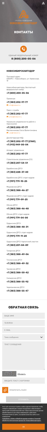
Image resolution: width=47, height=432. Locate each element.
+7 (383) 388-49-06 (18, 254)
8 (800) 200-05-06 (23, 58)
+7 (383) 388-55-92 (17, 281)
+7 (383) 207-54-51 (17, 163)
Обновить (21, 374)
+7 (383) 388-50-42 (18, 272)
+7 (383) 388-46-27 (17, 190)
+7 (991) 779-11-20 (17, 236)
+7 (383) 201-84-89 (17, 245)
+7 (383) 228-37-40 (17, 172)
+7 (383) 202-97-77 (17, 102)
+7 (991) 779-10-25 (17, 181)
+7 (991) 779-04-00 (17, 217)
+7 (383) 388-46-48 (18, 208)
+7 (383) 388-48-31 (17, 227)
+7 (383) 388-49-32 (18, 263)
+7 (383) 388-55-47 (17, 290)
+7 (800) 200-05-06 (18, 93)
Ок (23, 427)
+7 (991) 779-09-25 (17, 199)
